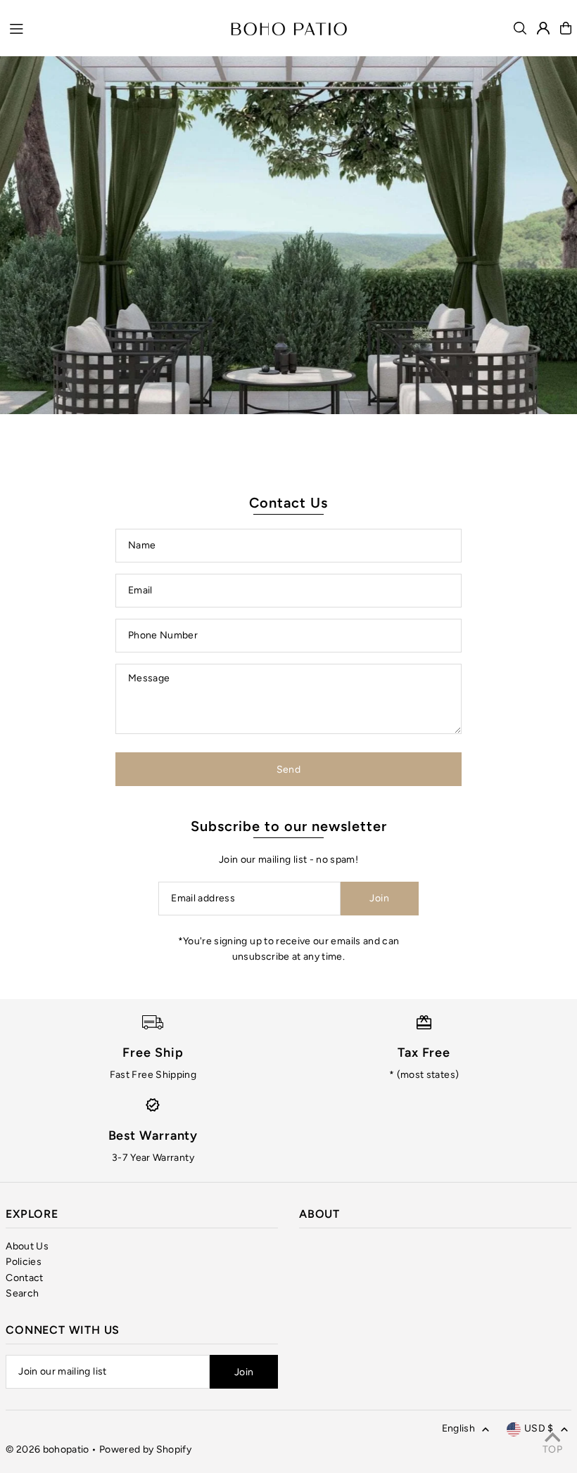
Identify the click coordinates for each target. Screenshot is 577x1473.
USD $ (539, 1428)
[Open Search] (520, 28)
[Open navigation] (113, 27)
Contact (24, 1278)
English (458, 1428)
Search (22, 1293)
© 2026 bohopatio (47, 1449)
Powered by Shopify (145, 1449)
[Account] (543, 28)
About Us (27, 1246)
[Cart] (565, 28)
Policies (24, 1262)
